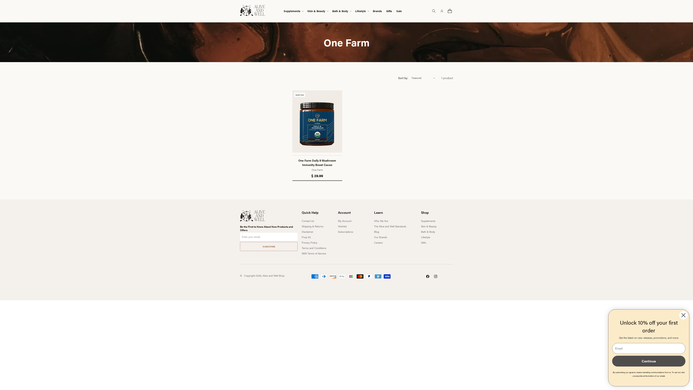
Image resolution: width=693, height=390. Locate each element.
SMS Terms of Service (314, 253)
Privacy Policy (309, 242)
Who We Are (381, 221)
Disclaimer (307, 231)
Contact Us (308, 221)
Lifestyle (425, 237)
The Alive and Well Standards (390, 226)
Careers (378, 242)
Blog (376, 231)
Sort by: (403, 78)
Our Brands (380, 237)
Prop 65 (306, 237)
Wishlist (342, 226)
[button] (293, 11)
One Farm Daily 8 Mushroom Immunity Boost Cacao (317, 162)
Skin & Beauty (429, 226)
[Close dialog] (683, 315)
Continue (649, 361)
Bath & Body (428, 231)
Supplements (428, 221)
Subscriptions (345, 231)
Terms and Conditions (314, 248)
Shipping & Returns (312, 226)
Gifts (423, 242)
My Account (344, 221)
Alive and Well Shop (273, 275)
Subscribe (269, 246)
